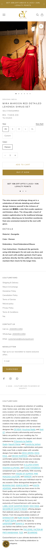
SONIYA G (20, 523)
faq (4, 316)
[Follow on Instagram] (10, 378)
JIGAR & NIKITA (22, 485)
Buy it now (23, 172)
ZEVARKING (32, 532)
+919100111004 (15, 329)
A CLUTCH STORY (31, 465)
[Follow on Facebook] (4, 378)
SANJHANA (7, 523)
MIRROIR (27, 476)
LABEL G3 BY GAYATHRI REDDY (16, 506)
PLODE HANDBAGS (32, 468)
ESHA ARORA (28, 453)
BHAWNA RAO (9, 485)
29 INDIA (17, 429)
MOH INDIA (34, 506)
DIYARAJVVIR (8, 518)
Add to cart (23, 165)
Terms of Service (9, 299)
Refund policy (8, 303)
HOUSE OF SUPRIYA (24, 474)
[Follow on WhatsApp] (17, 378)
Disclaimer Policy (9, 291)
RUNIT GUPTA (10, 521)
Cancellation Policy (10, 295)
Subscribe (12, 369)
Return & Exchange (10, 287)
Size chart (39, 124)
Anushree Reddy (28, 429)
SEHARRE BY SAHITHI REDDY (15, 509)
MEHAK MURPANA (19, 456)
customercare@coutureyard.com (21, 339)
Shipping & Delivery (10, 282)
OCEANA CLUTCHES (11, 468)
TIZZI (21, 532)
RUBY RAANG (23, 518)
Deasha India (10, 99)
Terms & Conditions (10, 312)
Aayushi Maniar (14, 444)
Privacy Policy (8, 308)
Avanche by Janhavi (32, 444)
